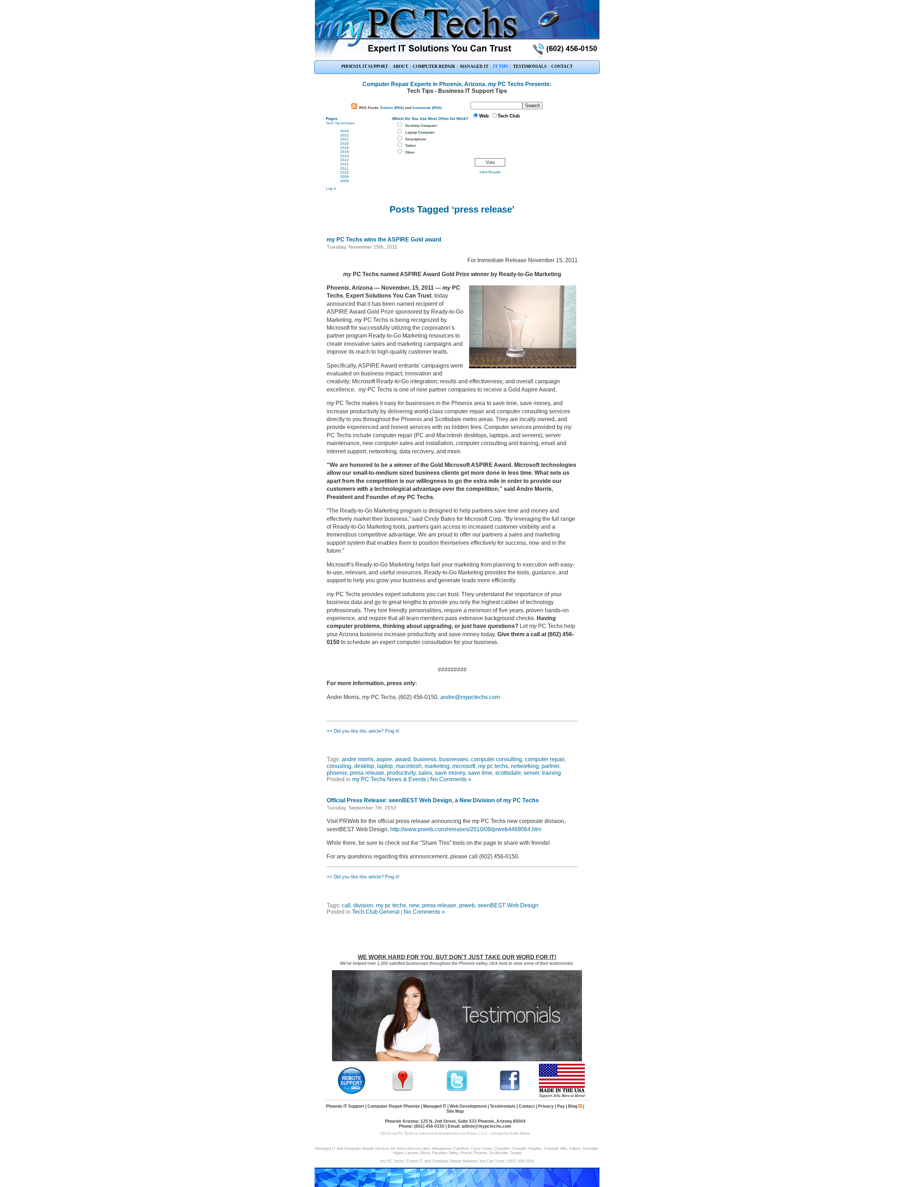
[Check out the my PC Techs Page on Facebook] (509, 1090)
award (403, 759)
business (424, 759)
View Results (490, 172)
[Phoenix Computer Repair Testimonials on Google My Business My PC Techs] (404, 1090)
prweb (467, 905)
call (346, 905)
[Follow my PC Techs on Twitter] (457, 1090)
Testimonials (503, 1106)
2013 (344, 160)
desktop (364, 766)
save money (450, 773)
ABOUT (400, 66)
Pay (561, 1106)
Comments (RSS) (427, 108)
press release (367, 773)
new (414, 905)
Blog (572, 1106)
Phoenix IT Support (345, 1106)
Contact (527, 1106)
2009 (344, 177)
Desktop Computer (421, 126)
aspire (384, 759)
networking (525, 766)
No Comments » (450, 779)
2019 (344, 148)
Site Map (455, 1111)
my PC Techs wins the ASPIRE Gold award (384, 239)
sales (425, 773)
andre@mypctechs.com (470, 697)
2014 (344, 156)
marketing (437, 766)
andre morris (357, 759)
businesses (453, 759)
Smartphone (415, 139)
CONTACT (562, 66)
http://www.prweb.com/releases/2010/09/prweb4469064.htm (465, 829)
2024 (344, 131)
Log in (331, 188)
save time (480, 773)
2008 (344, 181)
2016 (344, 152)
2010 (344, 172)
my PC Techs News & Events (389, 779)
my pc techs (493, 766)
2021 (344, 139)
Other (410, 152)
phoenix (337, 773)
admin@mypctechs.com (486, 1126)
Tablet (410, 146)
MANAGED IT (474, 66)
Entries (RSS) (392, 108)
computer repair (544, 759)
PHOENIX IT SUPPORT (364, 66)
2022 (344, 135)
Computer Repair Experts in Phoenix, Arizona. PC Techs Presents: (456, 84)
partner (550, 766)
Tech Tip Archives (340, 123)
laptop (385, 766)
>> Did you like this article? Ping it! (363, 731)
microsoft (463, 766)
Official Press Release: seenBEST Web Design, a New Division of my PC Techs (433, 800)
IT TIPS (500, 66)
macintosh (409, 766)
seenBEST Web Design (508, 905)
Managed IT (434, 1106)
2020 (344, 143)
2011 (344, 168)
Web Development (468, 1106)
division (363, 905)
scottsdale (508, 773)
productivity (401, 773)
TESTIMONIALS (530, 66)
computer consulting (496, 759)
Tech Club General (376, 912)
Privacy (546, 1106)
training (551, 773)
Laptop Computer (420, 132)
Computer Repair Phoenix (393, 1106)
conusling (339, 766)
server (531, 773)
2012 (344, 164)
